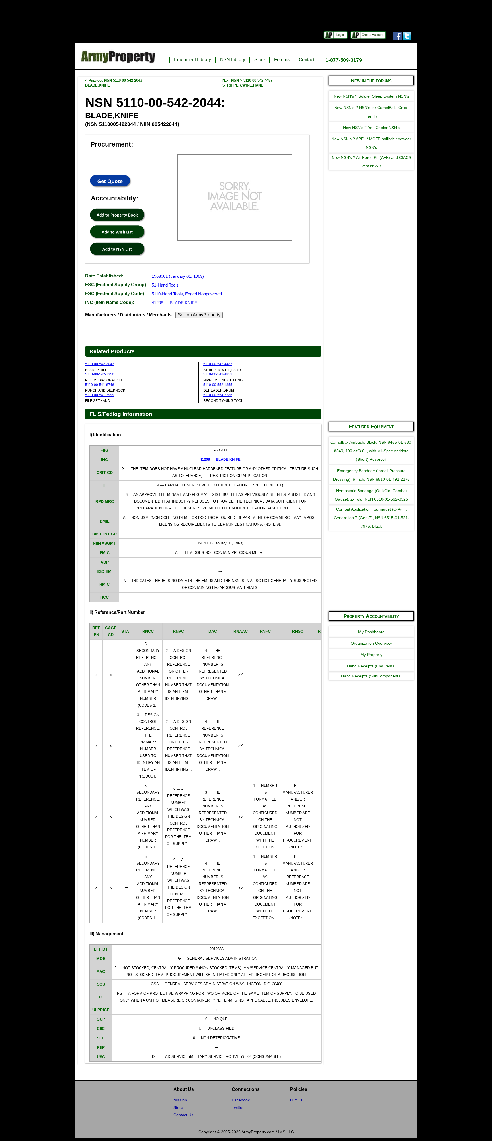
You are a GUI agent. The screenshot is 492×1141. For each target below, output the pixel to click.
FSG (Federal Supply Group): (116, 284)
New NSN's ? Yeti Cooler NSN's (371, 127)
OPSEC (297, 1100)
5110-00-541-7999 (99, 395)
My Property (371, 654)
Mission (180, 1100)
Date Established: (104, 276)
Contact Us (183, 1115)
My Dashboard (371, 632)
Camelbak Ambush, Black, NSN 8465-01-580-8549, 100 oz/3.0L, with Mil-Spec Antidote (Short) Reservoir (371, 451)
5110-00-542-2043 (99, 364)
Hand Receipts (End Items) (371, 666)
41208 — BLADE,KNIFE (174, 302)
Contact (306, 59)
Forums (282, 59)
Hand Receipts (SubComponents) (371, 676)
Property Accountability (371, 616)
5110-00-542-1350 (99, 374)
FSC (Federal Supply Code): (115, 293)
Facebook (241, 1100)
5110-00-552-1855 (217, 385)
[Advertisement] (371, 331)
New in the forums (371, 80)
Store (259, 59)
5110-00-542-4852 (217, 374)
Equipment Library (192, 59)
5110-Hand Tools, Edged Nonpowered (187, 293)
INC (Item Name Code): (109, 302)
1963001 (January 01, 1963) (178, 276)
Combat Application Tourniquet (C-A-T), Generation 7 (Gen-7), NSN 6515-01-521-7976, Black (371, 518)
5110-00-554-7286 (217, 395)
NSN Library (232, 59)
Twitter (238, 1107)
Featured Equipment (371, 426)
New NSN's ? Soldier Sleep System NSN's (371, 96)
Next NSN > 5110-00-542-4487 (247, 82)
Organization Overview (371, 643)
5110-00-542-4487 (217, 364)
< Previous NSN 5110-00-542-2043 (113, 82)
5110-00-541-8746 (99, 385)
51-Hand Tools (165, 285)
